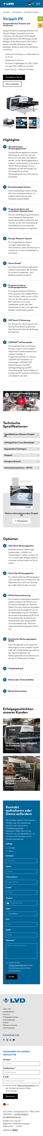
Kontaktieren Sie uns (14, 77)
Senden (12, 977)
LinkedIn (10, 1040)
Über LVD (7, 1009)
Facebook (4, 1040)
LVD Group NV (15, 1121)
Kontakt (12, 848)
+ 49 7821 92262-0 (20, 1114)
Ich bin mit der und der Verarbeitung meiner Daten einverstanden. (21, 967)
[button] (38, 122)
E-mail (8, 887)
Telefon (9, 898)
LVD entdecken (9, 1020)
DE (33, 4)
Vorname (9, 856)
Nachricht (10, 940)
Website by (7, 1130)
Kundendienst (8, 1012)
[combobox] (8, 903)
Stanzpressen (22, 521)
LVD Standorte (9, 1028)
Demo (11, 851)
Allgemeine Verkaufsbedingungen (16, 1124)
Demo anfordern (12, 84)
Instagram (7, 1040)
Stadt (8, 930)
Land (8, 909)
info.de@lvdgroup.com (12, 1117)
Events (5, 1023)
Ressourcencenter (10, 1025)
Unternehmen (11, 877)
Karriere (6, 1014)
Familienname (8, 1068)
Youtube (14, 1040)
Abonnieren (10, 1096)
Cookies (19, 1126)
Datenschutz (8, 1126)
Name (8, 866)
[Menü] (38, 4)
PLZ (7, 919)
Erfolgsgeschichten (10, 1017)
